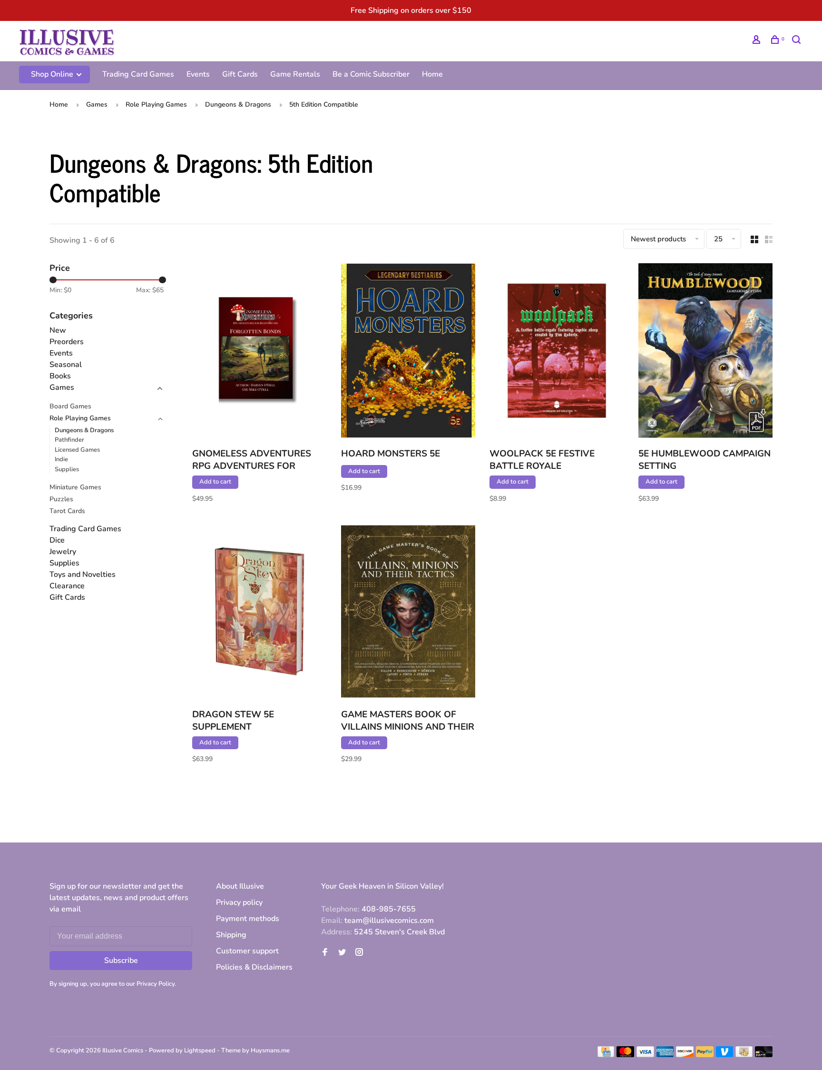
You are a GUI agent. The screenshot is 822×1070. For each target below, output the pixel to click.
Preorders (66, 342)
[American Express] (665, 1055)
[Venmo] (725, 1055)
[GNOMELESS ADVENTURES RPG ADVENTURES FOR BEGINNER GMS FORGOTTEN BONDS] (259, 352)
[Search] (797, 41)
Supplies (67, 469)
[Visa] (645, 1055)
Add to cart (215, 481)
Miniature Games (75, 487)
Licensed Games (77, 450)
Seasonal (65, 364)
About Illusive (240, 886)
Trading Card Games (138, 74)
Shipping (231, 935)
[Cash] (744, 1055)
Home (432, 74)
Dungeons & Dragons (238, 104)
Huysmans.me (270, 1050)
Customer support (247, 951)
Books (60, 376)
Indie (61, 459)
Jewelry (62, 551)
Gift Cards (240, 74)
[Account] (757, 41)
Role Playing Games (156, 104)
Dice (57, 540)
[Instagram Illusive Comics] (359, 953)
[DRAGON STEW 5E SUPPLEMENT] (259, 613)
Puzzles (61, 499)
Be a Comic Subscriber (371, 74)
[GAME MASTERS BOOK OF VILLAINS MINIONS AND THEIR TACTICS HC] (408, 613)
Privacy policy (239, 902)
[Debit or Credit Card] (764, 1055)
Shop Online (53, 74)
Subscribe (121, 960)
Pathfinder (69, 440)
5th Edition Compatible (323, 104)
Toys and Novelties (82, 574)
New (57, 330)
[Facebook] (325, 953)
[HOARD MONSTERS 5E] (408, 352)
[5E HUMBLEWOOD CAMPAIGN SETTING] (705, 352)
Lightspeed (199, 1050)
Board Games (70, 406)
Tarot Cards (67, 510)
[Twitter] (342, 953)
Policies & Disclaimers (254, 967)
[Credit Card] (606, 1055)
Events (198, 74)
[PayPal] (705, 1055)
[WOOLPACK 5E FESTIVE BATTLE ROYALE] (556, 352)
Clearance (67, 586)
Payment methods (247, 918)
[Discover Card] (685, 1055)
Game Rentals (295, 74)
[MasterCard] (625, 1055)
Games (97, 104)
